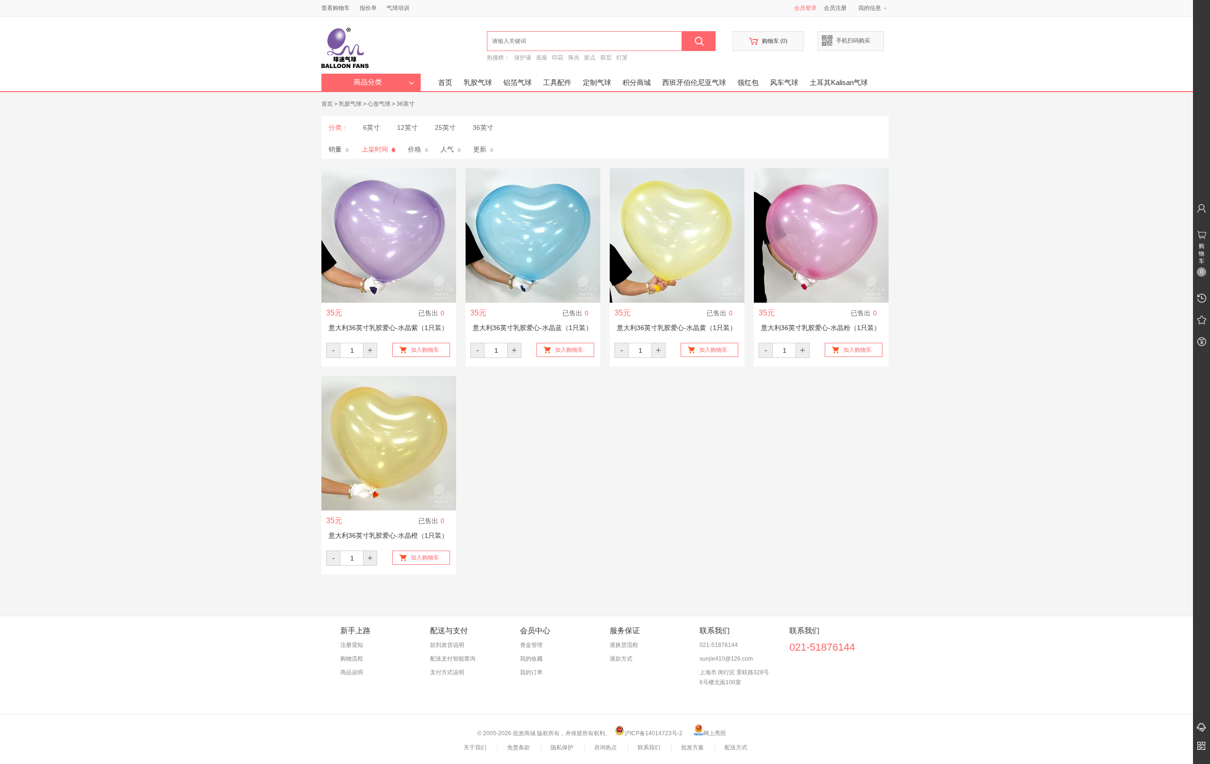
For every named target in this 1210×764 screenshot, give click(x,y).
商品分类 (368, 82)
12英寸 (407, 127)
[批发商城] (404, 45)
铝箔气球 (517, 82)
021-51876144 (719, 645)
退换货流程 (624, 645)
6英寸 (371, 127)
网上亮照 (714, 733)
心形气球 (379, 104)
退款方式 (621, 658)
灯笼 (622, 57)
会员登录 (805, 8)
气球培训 (398, 8)
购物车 (768, 41)
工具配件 (557, 82)
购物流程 (351, 658)
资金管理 (531, 645)
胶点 (590, 57)
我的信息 (869, 8)
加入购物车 (425, 350)
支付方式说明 (447, 672)
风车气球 (784, 82)
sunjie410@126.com (726, 658)
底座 (541, 57)
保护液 (522, 57)
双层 (606, 57)
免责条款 (518, 747)
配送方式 (736, 747)
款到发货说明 (447, 645)
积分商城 (636, 82)
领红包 (748, 82)
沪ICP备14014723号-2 (653, 733)
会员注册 (835, 8)
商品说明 (351, 672)
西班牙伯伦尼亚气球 (694, 82)
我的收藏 (531, 658)
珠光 (573, 57)
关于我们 (475, 747)
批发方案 (692, 747)
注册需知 (351, 645)
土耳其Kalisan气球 (839, 82)
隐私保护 (562, 747)
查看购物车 (335, 8)
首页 (445, 82)
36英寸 (406, 104)
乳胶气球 (478, 82)
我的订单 (531, 672)
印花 (557, 57)
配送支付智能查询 (452, 658)
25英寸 (445, 127)
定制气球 (597, 82)
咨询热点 (605, 747)
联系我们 (649, 747)
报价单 (368, 8)
